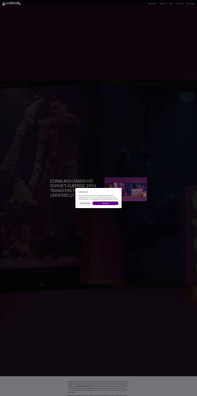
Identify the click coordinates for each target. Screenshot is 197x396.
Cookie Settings (85, 203)
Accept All (105, 203)
